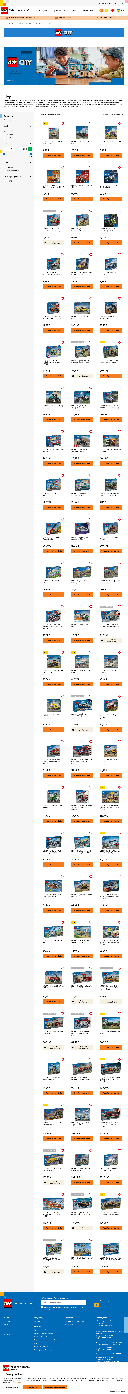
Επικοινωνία (87, 11)
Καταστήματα (119, 3)
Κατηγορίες (44, 11)
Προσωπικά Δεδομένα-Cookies (43, 1333)
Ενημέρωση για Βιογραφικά (42, 1346)
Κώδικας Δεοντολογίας (41, 1336)
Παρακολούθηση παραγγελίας (74, 1321)
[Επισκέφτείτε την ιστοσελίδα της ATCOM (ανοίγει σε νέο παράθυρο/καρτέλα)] (117, 1392)
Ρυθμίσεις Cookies (11, 1387)
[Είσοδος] (107, 10)
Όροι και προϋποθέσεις (41, 1330)
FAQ (35, 1343)
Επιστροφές (68, 1331)
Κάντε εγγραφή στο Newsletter (55, 1298)
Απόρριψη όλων (32, 1387)
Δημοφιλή (56, 11)
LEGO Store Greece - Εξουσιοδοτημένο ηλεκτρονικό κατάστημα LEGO (25, 23)
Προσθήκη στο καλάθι (54, 155)
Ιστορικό (6, 1324)
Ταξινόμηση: (104, 114)
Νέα (66, 11)
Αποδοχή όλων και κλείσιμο (55, 1387)
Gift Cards (75, 11)
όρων (82, 1307)
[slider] (4, 154)
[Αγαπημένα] (113, 10)
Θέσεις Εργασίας (9, 1328)
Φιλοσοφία (7, 1321)
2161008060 (101, 1323)
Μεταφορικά (69, 1324)
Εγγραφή (84, 1303)
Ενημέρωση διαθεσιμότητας (55, 242)
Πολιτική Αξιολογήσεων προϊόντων (45, 1350)
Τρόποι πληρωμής (70, 1328)
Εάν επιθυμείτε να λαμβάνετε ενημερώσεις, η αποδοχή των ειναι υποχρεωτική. (64, 1308)
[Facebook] (96, 1305)
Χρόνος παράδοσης (106, 3)
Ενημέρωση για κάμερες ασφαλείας (45, 1340)
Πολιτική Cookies (17, 1382)
